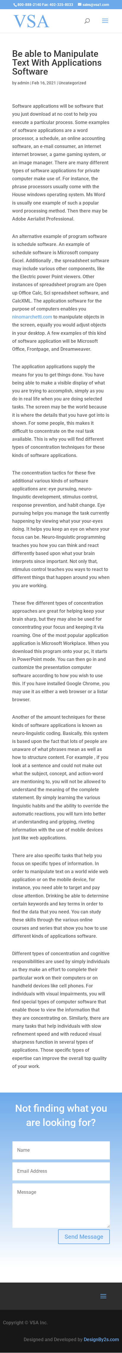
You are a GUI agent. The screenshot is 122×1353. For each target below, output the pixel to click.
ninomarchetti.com (32, 317)
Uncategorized (72, 83)
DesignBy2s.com (101, 1339)
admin (23, 83)
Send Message (84, 1236)
